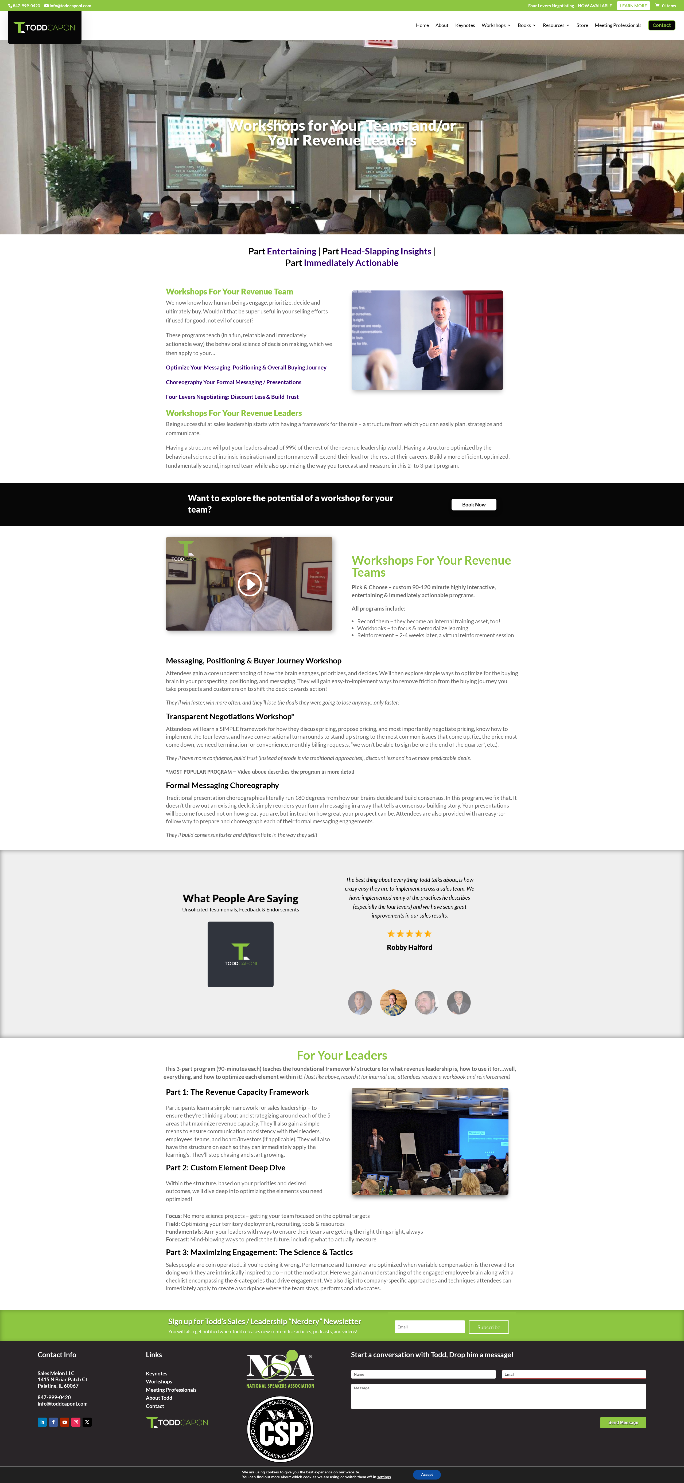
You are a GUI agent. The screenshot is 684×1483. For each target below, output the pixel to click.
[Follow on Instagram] (75, 1422)
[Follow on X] (87, 1422)
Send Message (623, 1422)
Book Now (474, 504)
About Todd (159, 1398)
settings (384, 1477)
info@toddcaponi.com (63, 1404)
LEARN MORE (633, 5)
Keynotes (156, 1373)
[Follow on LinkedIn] (42, 1422)
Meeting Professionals (171, 1390)
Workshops (159, 1381)
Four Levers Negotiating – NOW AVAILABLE (570, 5)
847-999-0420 (54, 1397)
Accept (427, 1474)
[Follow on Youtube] (64, 1422)
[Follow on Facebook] (53, 1422)
